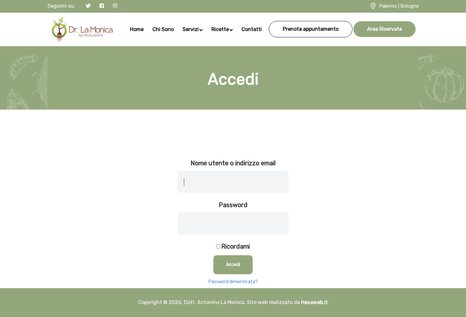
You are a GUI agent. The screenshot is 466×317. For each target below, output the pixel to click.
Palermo (388, 6)
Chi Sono (163, 29)
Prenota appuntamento (311, 29)
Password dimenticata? (233, 281)
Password (233, 205)
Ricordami (235, 246)
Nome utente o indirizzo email (233, 163)
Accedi (233, 264)
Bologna (409, 6)
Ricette (220, 29)
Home (137, 29)
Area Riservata (384, 29)
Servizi (191, 29)
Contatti (252, 29)
